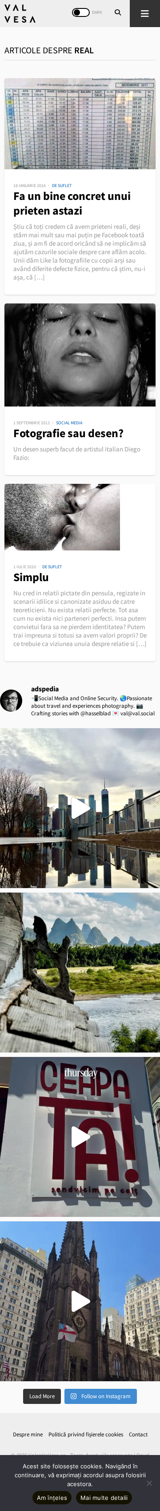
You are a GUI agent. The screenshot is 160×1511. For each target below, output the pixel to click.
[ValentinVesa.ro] (20, 13)
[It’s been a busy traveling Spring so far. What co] (80, 808)
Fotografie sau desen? (68, 433)
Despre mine (28, 1434)
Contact (138, 1434)
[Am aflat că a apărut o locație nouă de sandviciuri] (80, 1137)
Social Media (69, 423)
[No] (148, 1483)
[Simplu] (80, 517)
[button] (145, 13)
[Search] (117, 13)
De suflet (62, 185)
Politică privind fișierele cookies (85, 1434)
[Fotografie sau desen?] (80, 355)
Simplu (31, 577)
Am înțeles (52, 1497)
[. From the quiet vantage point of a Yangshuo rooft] (80, 973)
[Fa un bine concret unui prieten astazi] (80, 123)
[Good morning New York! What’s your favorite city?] (80, 1301)
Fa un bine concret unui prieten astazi (72, 203)
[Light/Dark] (81, 12)
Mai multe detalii (104, 1497)
